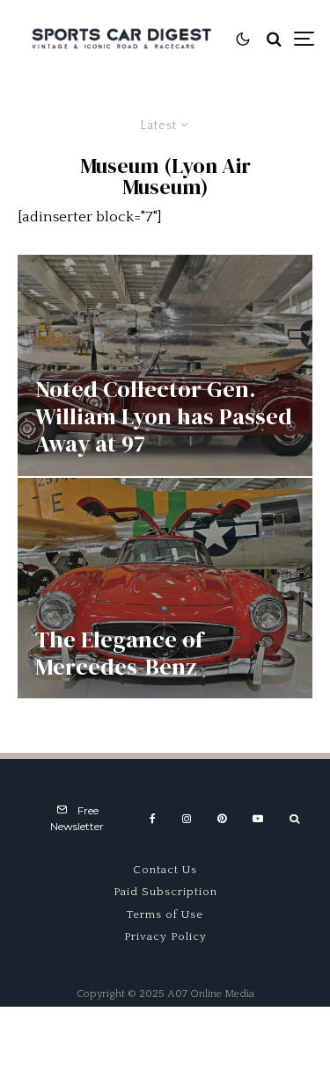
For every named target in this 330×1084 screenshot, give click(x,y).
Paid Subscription (165, 891)
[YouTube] (257, 818)
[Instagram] (186, 818)
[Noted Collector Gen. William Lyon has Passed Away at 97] (165, 365)
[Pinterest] (221, 818)
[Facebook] (152, 818)
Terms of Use (165, 914)
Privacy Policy (165, 936)
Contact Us (165, 870)
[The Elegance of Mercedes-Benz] (165, 588)
